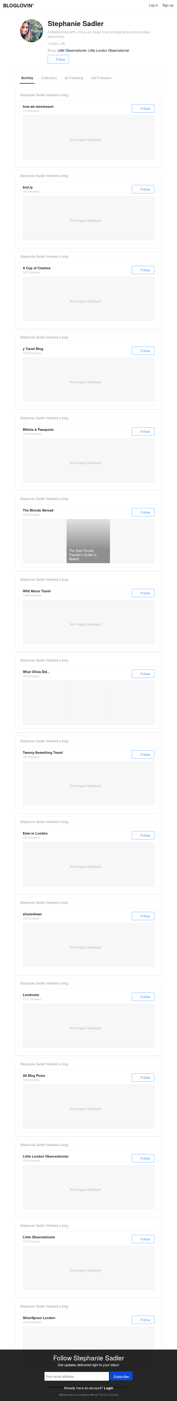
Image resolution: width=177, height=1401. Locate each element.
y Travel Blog (33, 348)
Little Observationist (72, 50)
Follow (60, 59)
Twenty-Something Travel (43, 752)
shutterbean (32, 914)
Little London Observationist (108, 50)
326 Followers (101, 77)
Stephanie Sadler (32, 95)
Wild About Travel (37, 591)
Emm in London (35, 833)
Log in (153, 5)
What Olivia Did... (36, 671)
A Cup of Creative (36, 268)
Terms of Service (108, 1394)
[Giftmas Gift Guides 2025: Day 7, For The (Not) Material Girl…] (44, 702)
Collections (49, 77)
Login (108, 1387)
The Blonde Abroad (38, 510)
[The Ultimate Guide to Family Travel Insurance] (44, 541)
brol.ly (28, 187)
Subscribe (121, 1376)
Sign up (168, 5)
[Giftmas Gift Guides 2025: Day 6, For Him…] (88, 702)
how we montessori (38, 106)
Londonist (31, 994)
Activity (27, 77)
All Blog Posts (34, 1075)
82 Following (74, 77)
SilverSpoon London (39, 1317)
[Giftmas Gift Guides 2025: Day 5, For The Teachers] (132, 702)
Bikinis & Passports (38, 429)
